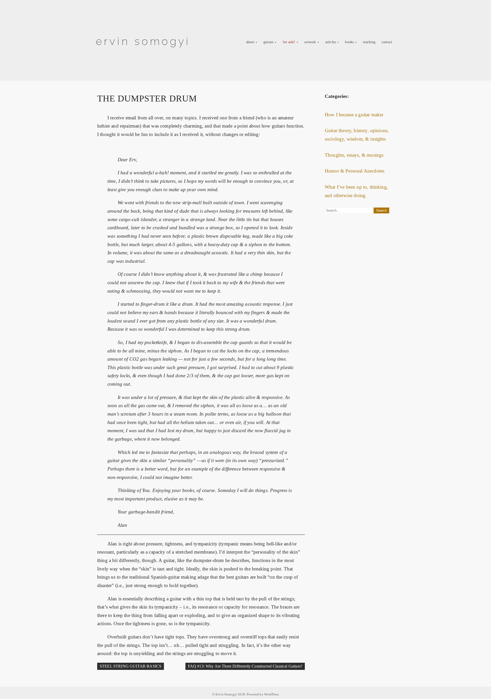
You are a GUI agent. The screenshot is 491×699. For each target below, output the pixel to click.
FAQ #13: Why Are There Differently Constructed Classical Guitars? (245, 666)
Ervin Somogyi (143, 41)
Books (349, 42)
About (250, 42)
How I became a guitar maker (354, 114)
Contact (387, 42)
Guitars (268, 42)
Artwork (310, 42)
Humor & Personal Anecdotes (354, 171)
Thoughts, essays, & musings (354, 155)
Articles (330, 42)
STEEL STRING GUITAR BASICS (130, 666)
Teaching (369, 42)
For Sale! (289, 42)
